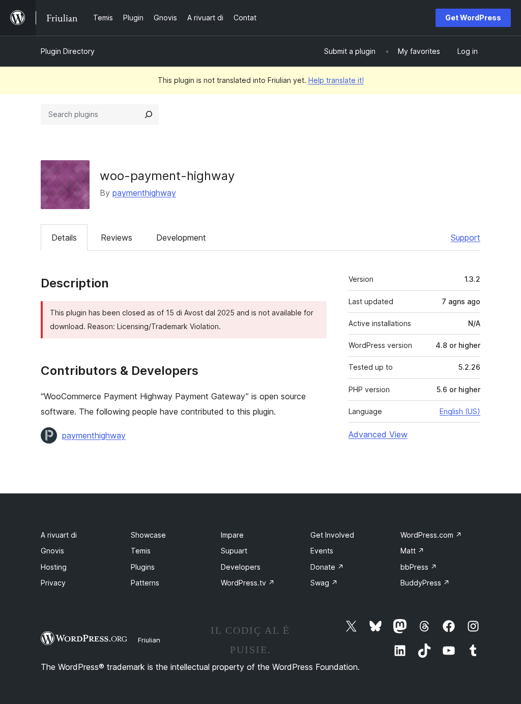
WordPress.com (431, 535)
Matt (412, 550)
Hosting (54, 567)
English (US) (460, 411)
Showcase (148, 535)
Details (64, 237)
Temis (141, 550)
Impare (232, 535)
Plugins (143, 567)
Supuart (234, 550)
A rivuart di (59, 535)
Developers (240, 567)
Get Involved (332, 535)
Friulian (149, 640)
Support (465, 237)
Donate (327, 567)
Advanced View (378, 434)
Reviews (116, 237)
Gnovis (52, 550)
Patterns (145, 582)
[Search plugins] (148, 114)
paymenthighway (144, 193)
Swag (324, 582)
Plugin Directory (68, 51)
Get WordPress (473, 17)
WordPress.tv (248, 582)
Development (181, 237)
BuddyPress (425, 582)
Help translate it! (336, 80)
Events (321, 550)
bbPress (418, 567)
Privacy (53, 582)
